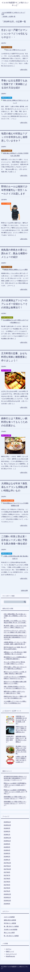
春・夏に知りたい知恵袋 (11, 926)
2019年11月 (7, 822)
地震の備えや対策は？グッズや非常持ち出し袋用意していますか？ (14, 137)
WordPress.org (10, 956)
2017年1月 (7, 891)
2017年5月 (7, 881)
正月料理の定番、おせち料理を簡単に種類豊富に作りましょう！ (14, 357)
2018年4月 (7, 850)
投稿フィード (10, 951)
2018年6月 (7, 844)
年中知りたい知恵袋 (6, 47)
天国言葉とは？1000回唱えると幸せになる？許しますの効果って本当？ (21, 720)
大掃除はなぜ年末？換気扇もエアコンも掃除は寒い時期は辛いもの (14, 487)
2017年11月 (7, 866)
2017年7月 (7, 875)
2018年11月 (7, 841)
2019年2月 (7, 831)
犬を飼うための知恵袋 (7, 317)
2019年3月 (7, 828)
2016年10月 (7, 900)
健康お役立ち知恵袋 (6, 97)
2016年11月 (7, 897)
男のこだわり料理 (6, 370)
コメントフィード (11, 954)
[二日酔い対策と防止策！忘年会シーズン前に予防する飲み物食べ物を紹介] (15, 558)
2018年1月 (7, 859)
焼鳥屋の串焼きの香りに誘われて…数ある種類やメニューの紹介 (14, 253)
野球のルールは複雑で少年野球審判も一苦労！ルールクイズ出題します (14, 190)
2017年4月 (7, 885)
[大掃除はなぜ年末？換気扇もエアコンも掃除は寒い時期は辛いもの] (15, 505)
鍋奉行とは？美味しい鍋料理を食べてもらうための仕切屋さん (14, 422)
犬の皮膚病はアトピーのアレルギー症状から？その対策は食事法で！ (14, 304)
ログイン (8, 949)
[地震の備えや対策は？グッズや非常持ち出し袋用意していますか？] (15, 155)
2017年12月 (7, 863)
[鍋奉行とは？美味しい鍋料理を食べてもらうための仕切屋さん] (15, 452)
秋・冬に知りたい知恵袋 (7, 500)
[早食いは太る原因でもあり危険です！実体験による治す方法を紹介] (15, 103)
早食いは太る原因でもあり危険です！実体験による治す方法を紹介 (14, 84)
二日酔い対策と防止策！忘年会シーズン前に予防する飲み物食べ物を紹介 (14, 540)
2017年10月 (7, 869)
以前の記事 (24, 590)
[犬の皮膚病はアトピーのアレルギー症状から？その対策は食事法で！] (15, 322)
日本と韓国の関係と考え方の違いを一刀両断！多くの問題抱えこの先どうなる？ (15, 615)
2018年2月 (7, 856)
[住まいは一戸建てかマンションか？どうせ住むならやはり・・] (15, 50)
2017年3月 (7, 888)
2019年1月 (7, 834)
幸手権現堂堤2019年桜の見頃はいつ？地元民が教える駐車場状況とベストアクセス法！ (15, 637)
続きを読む (24, 69)
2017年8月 (7, 872)
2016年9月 (7, 903)
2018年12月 (7, 837)
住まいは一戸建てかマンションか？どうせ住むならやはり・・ (14, 33)
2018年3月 (7, 853)
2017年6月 (7, 878)
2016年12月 (7, 894)
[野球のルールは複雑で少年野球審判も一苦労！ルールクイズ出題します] (15, 219)
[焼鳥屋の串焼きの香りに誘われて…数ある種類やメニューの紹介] (15, 269)
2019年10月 (7, 825)
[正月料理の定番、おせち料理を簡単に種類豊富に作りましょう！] (15, 387)
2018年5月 (7, 847)
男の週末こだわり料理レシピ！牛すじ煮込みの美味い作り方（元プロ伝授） (21, 750)
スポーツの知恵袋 (6, 203)
